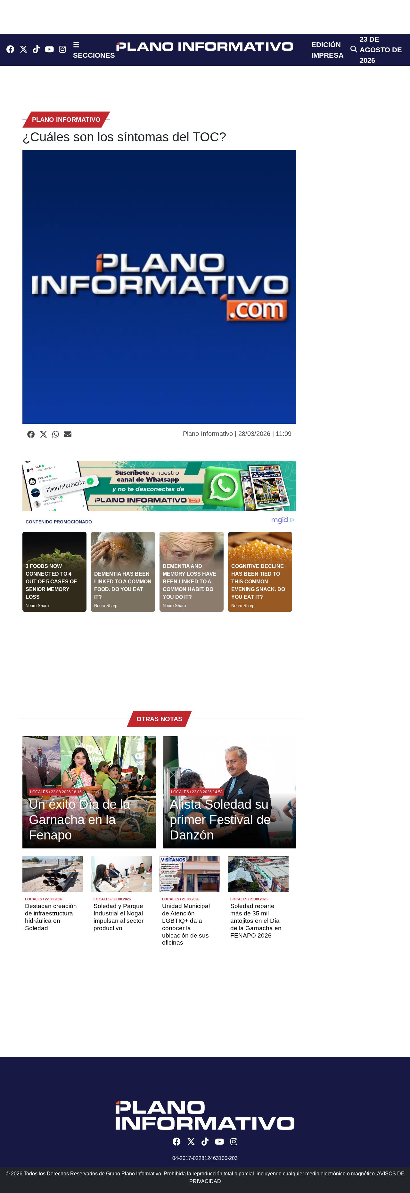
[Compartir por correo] (67, 434)
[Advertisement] (159, 657)
